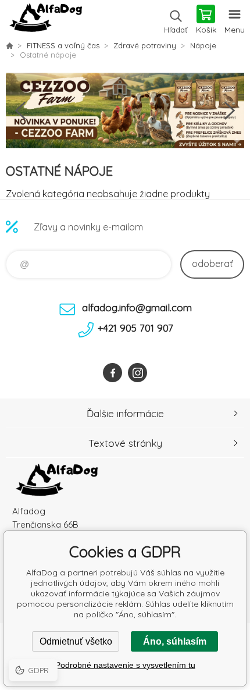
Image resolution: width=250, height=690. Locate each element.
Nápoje (203, 45)
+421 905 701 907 (135, 328)
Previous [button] (20, 110)
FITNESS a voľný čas (63, 45)
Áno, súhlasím (174, 641)
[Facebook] (112, 372)
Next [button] (229, 110)
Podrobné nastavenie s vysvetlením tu (125, 665)
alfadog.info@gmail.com (137, 307)
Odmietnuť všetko (76, 641)
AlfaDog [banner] (45, 20)
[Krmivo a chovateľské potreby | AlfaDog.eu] (9, 45)
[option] (125, 110)
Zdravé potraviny (144, 45)
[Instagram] (137, 372)
